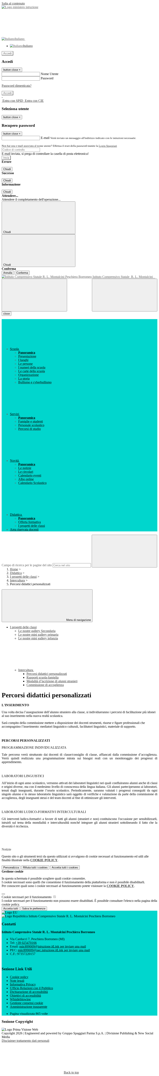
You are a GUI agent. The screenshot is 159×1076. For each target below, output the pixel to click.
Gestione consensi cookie (26, 1003)
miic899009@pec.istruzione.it (54, 950)
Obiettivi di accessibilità (25, 995)
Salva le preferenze (33, 908)
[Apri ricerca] (124, 295)
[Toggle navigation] (34, 295)
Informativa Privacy (23, 984)
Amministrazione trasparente (28, 1006)
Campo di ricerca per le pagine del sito (27, 565)
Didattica (16, 573)
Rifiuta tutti (35, 867)
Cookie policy (19, 977)
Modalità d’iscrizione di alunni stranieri (51, 681)
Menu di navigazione (78, 619)
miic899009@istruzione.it (52, 946)
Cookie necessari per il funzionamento (27, 897)
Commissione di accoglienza (45, 685)
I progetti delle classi (23, 576)
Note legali (17, 980)
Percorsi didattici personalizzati (46, 673)
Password (47, 78)
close (6, 313)
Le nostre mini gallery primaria (38, 634)
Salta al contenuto (13, 3)
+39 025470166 (26, 942)
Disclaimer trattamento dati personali (25, 1040)
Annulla (7, 272)
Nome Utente (49, 74)
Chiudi (7, 169)
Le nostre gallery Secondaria (36, 631)
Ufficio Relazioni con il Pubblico (31, 988)
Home (14, 569)
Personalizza (11, 867)
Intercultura (17, 580)
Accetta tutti (65, 867)
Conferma (22, 272)
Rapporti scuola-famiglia (42, 677)
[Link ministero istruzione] (20, 7)
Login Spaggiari (108, 145)
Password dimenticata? (16, 85)
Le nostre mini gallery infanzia (38, 638)
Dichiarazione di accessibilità (29, 992)
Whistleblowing (20, 999)
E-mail (45, 138)
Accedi (7, 53)
